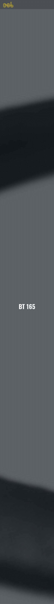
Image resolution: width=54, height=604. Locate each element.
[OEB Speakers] (8, 4)
